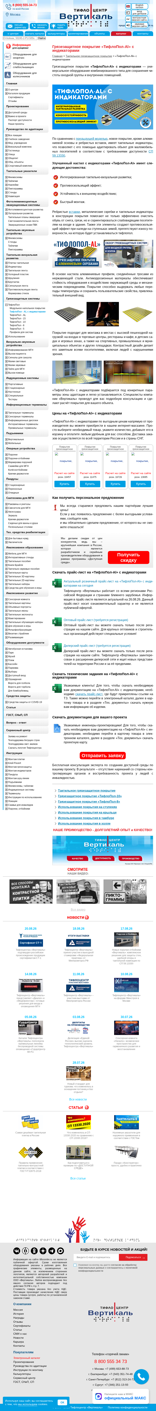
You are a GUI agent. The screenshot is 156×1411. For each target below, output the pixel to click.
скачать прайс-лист (89, 694)
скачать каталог (35, 33)
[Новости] (78, 871)
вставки (74, 211)
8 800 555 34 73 (110, 1361)
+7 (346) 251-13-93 (116, 1384)
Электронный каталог (26, 1357)
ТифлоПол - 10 (18, 322)
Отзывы (18, 1321)
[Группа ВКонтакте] (16, 1250)
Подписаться (133, 1257)
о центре (13, 33)
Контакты (19, 1345)
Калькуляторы (22, 1373)
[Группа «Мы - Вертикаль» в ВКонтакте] (25, 1250)
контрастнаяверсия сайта (139, 18)
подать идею (61, 26)
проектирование (78, 33)
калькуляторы (56, 33)
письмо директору (20, 26)
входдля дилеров (139, 12)
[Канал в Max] (60, 1250)
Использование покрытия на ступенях (87, 807)
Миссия (18, 1309)
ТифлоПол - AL (18, 315)
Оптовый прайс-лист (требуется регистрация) (96, 620)
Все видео (78, 909)
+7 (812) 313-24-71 (123, 1379)
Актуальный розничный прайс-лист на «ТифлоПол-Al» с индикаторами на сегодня (108, 583)
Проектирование (23, 1361)
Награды (18, 1317)
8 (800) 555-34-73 (25, 5)
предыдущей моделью (91, 138)
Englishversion (139, 6)
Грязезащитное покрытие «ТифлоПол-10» (90, 796)
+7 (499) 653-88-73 (117, 1368)
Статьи (17, 1329)
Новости (18, 1337)
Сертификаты (21, 1325)
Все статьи (78, 1178)
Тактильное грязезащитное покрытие (86, 790)
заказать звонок (42, 26)
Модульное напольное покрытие (27, 308)
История (18, 1313)
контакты (142, 33)
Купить (64, 484)
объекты (99, 33)
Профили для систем (21, 332)
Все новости (78, 1099)
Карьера (18, 1341)
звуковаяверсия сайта (139, 25)
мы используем (27, 1404)
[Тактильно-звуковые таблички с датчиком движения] (78, 891)
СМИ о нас (20, 1333)
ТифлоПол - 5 (17, 328)
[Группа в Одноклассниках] (34, 1250)
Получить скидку (128, 557)
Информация (21, 46)
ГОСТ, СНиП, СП (23, 1381)
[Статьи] (78, 1107)
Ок (62, 1402)
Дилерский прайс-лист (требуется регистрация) (97, 645)
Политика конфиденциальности (127, 1407)
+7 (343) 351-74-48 (121, 1374)
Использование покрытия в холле (84, 823)
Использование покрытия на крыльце (87, 812)
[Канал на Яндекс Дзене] (43, 1250)
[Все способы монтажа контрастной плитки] (31, 891)
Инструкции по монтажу (28, 1369)
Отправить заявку (103, 755)
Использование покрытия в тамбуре (86, 818)
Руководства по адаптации (30, 1365)
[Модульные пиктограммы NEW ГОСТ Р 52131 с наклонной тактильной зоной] (125, 891)
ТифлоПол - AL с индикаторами (27, 311)
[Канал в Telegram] (51, 1250)
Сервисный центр (24, 1377)
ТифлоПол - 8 (17, 325)
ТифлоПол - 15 (18, 318)
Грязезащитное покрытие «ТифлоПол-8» (89, 801)
